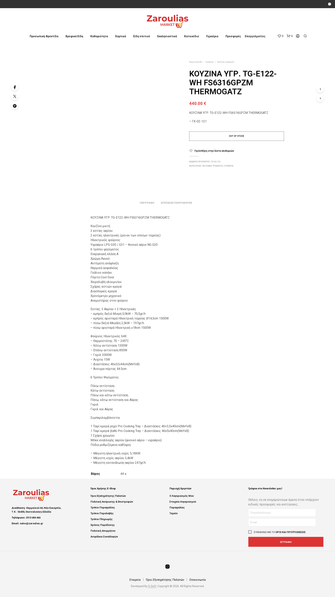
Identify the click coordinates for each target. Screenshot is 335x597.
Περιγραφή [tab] (147, 202)
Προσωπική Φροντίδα (44, 36)
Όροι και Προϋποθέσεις (290, 532)
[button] (280, 36)
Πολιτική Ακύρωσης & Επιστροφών (112, 501)
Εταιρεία (135, 579)
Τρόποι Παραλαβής (102, 513)
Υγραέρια (212, 36)
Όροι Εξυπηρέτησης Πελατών (108, 495)
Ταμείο (173, 513)
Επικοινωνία (198, 579)
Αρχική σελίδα (195, 62)
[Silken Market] (329, 4)
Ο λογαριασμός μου (181, 495)
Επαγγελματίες (255, 36)
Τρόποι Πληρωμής (102, 519)
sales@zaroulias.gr (31, 523)
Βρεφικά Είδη (74, 36)
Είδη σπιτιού (141, 36)
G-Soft (152, 586)
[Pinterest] (14, 105)
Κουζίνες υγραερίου (225, 62)
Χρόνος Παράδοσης (103, 524)
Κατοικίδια (191, 36)
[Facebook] (14, 87)
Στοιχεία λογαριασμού (182, 501)
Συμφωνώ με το (279, 532)
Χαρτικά (120, 36)
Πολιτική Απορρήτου (103, 530)
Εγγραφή (286, 542)
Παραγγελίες (177, 507)
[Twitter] (14, 96)
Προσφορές (233, 36)
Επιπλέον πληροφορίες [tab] (176, 202)
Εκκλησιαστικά (167, 36)
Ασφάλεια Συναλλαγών (104, 536)
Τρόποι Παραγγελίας (103, 507)
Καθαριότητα (99, 36)
